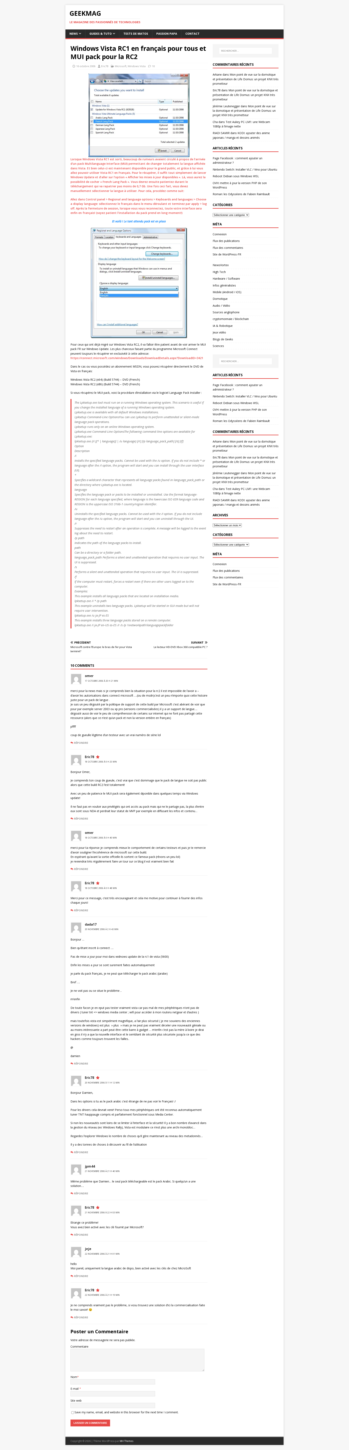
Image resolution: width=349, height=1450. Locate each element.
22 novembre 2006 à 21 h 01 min (102, 1253)
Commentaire (79, 1346)
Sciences (218, 346)
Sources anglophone (226, 312)
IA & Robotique (223, 326)
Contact (192, 33)
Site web (76, 1400)
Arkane (217, 74)
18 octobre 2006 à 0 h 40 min (101, 837)
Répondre (81, 743)
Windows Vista (137, 66)
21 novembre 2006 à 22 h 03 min (102, 1212)
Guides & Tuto (100, 33)
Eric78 (104, 66)
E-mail (74, 1389)
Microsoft (120, 66)
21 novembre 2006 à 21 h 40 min (102, 1171)
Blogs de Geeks (223, 339)
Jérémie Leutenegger (226, 106)
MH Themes (126, 1441)
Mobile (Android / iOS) (227, 292)
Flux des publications (226, 241)
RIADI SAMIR (221, 133)
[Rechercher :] (245, 50)
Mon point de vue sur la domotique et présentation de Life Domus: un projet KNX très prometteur (246, 79)
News (73, 33)
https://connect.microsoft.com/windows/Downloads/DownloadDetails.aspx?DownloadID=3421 (136, 358)
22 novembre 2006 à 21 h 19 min (102, 1295)
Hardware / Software (226, 278)
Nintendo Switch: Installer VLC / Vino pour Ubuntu (245, 169)
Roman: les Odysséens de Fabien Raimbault (241, 194)
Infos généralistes (224, 285)
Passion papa (166, 33)
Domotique (220, 299)
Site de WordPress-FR (227, 254)
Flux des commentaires (228, 248)
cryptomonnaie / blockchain (231, 319)
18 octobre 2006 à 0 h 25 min (101, 761)
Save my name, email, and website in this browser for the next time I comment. (127, 1412)
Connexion (220, 234)
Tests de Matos (135, 33)
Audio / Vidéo (221, 305)
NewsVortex (221, 265)
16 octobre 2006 (85, 66)
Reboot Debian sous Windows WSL (236, 176)
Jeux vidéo (219, 332)
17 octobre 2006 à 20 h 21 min (101, 680)
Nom (73, 1377)
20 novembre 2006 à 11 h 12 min (102, 1082)
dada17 (91, 924)
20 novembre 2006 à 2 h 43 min (101, 929)
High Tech (219, 272)
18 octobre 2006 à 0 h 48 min (101, 888)
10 (153, 66)
